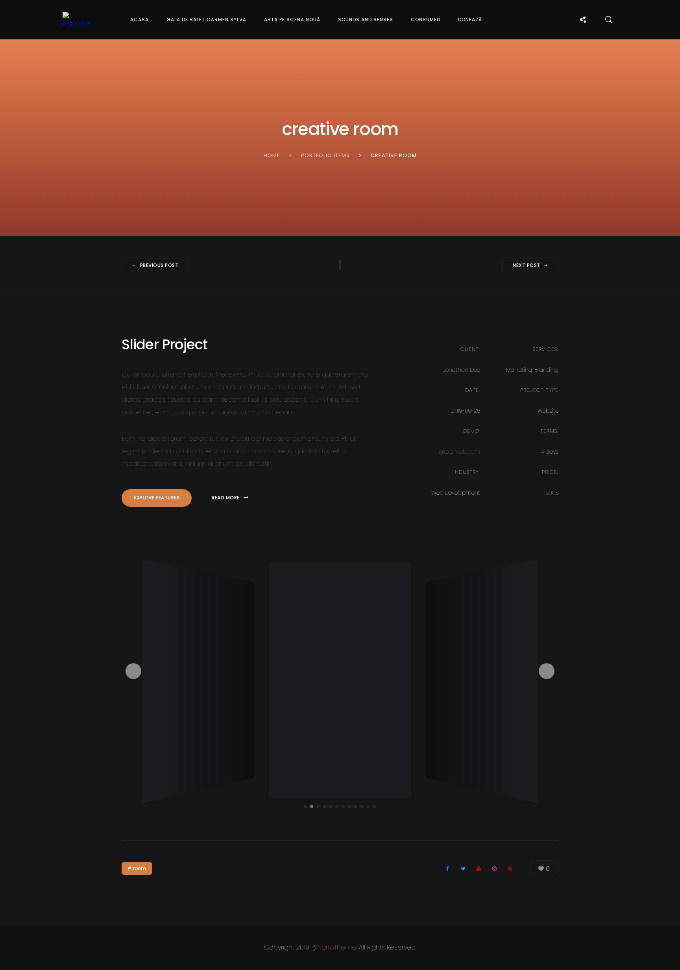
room (139, 868)
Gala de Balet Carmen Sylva (206, 19)
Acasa (139, 19)
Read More (226, 497)
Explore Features (156, 497)
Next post (526, 265)
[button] (133, 671)
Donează (470, 19)
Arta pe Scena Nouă (292, 19)
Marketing (519, 370)
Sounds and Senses (365, 19)
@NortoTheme (333, 947)
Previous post (159, 265)
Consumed (425, 19)
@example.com (459, 452)
